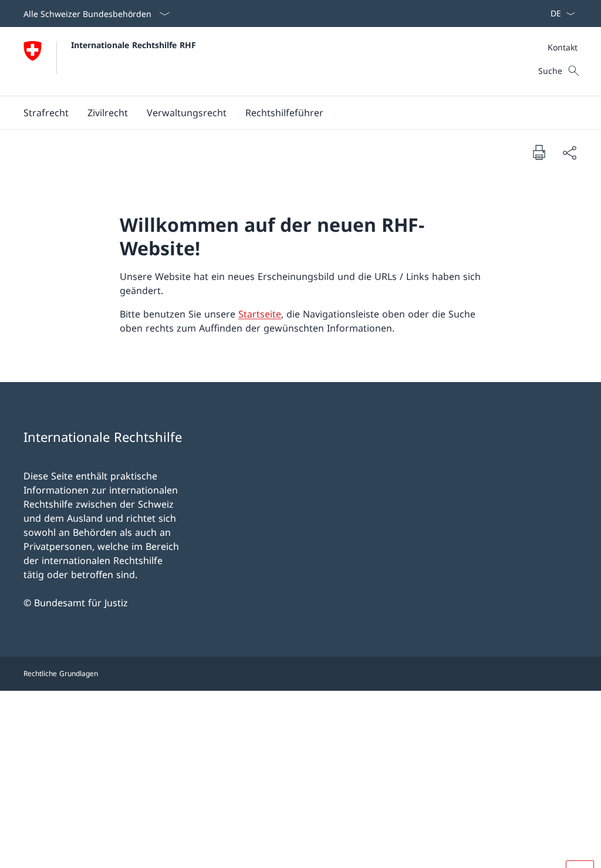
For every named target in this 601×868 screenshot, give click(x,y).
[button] (46, 112)
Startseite (259, 314)
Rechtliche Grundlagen (60, 673)
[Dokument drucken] (539, 152)
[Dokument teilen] (569, 152)
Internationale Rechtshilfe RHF (133, 44)
